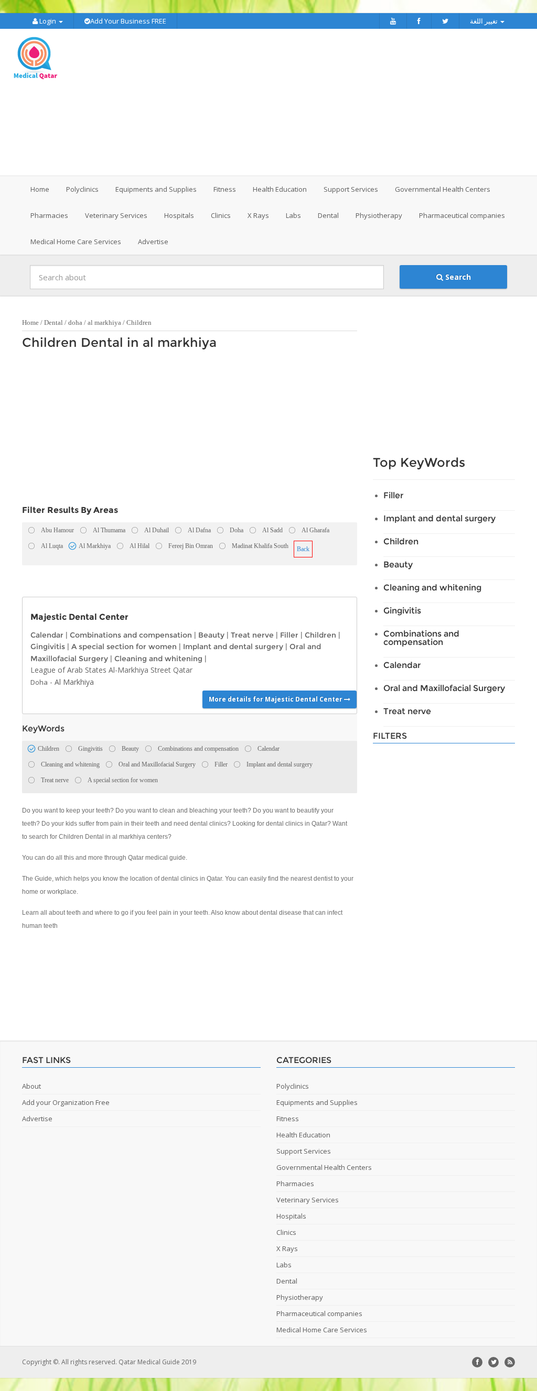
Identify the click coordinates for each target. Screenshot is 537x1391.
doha (75, 322)
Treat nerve (252, 635)
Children (139, 322)
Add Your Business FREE (128, 21)
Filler (289, 635)
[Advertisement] (334, 102)
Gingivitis (47, 646)
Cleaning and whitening (158, 658)
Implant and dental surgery (233, 646)
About (31, 1086)
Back (303, 549)
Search (457, 277)
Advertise (153, 241)
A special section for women (124, 646)
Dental (53, 322)
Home (39, 189)
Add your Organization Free (66, 1102)
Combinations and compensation (131, 635)
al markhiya (104, 322)
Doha (39, 682)
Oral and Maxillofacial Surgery (444, 688)
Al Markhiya (74, 682)
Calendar (46, 635)
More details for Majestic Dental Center (276, 699)
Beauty (211, 635)
